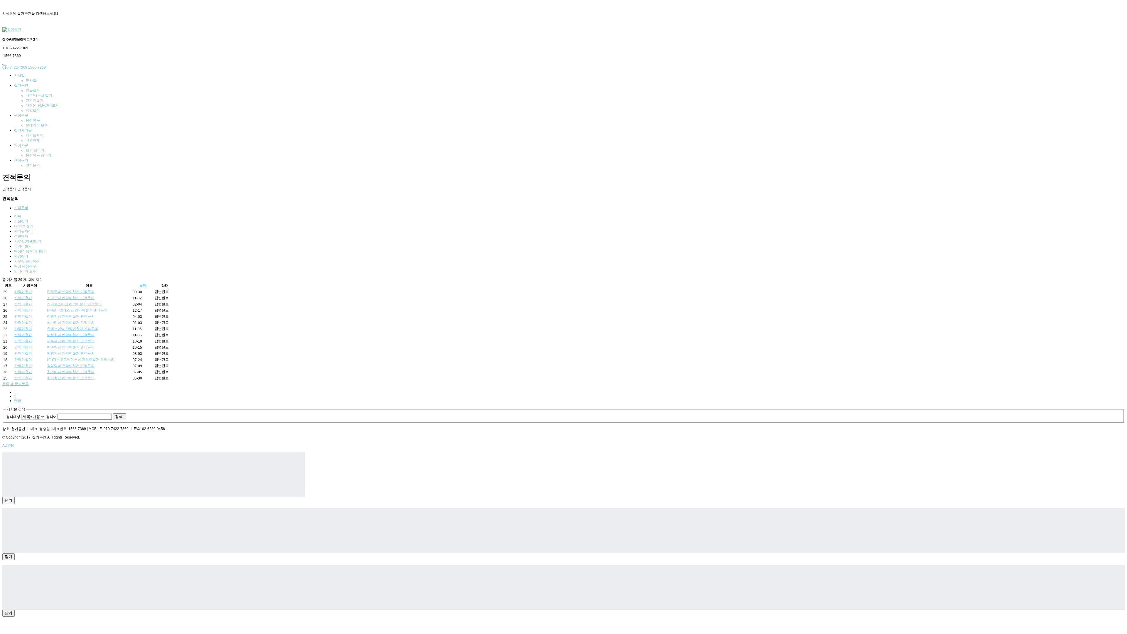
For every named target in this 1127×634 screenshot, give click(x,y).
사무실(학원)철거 (27, 241)
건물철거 (33, 90)
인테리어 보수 (37, 125)
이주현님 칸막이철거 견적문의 (71, 347)
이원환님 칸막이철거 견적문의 (71, 316)
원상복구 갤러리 (38, 155)
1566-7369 (37, 67)
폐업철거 (33, 110)
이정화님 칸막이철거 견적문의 (71, 335)
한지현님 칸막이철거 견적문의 (71, 378)
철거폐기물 (23, 130)
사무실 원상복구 (27, 261)
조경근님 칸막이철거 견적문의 (71, 298)
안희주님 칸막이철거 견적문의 (71, 292)
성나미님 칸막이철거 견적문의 (71, 323)
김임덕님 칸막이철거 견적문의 (71, 366)
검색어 (51, 417)
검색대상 (13, 417)
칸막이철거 (34, 100)
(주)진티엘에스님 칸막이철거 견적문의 (77, 310)
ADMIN (8, 446)
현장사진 (21, 145)
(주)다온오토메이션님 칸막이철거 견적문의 (80, 360)
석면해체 (33, 140)
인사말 (19, 75)
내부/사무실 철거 (39, 95)
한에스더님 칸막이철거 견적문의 (72, 329)
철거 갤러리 (35, 150)
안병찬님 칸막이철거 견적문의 (71, 353)
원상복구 (21, 115)
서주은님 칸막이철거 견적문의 (71, 341)
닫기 (8, 500)
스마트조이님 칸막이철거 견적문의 (74, 304)
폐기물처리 (34, 135)
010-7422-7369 (14, 67)
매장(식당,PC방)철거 (42, 105)
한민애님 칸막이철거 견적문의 (71, 372)
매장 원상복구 (25, 266)
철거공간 (21, 85)
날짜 (142, 286)
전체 (17, 216)
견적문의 (21, 160)
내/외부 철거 (23, 226)
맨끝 (17, 401)
